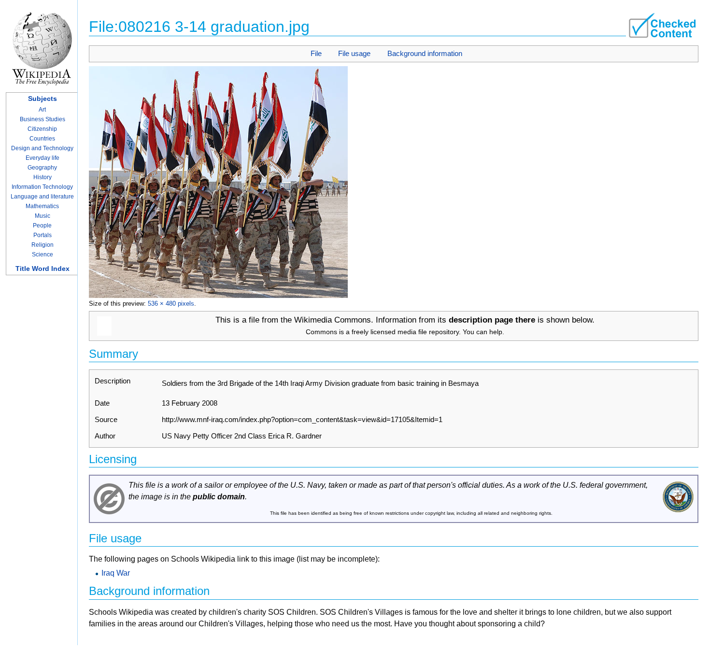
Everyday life (42, 158)
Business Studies (42, 119)
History (42, 177)
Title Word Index (42, 268)
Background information (424, 53)
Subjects (42, 98)
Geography (42, 167)
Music (42, 215)
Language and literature (42, 196)
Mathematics (42, 206)
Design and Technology (42, 148)
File (316, 53)
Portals (42, 235)
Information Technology (42, 187)
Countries (42, 138)
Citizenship (42, 129)
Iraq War (115, 573)
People (42, 225)
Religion (42, 244)
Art (42, 109)
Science (42, 254)
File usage (354, 53)
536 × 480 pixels (171, 303)
